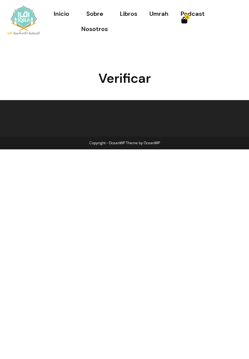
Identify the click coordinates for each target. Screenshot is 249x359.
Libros (128, 14)
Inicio (61, 14)
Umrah (159, 14)
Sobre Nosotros (94, 21)
